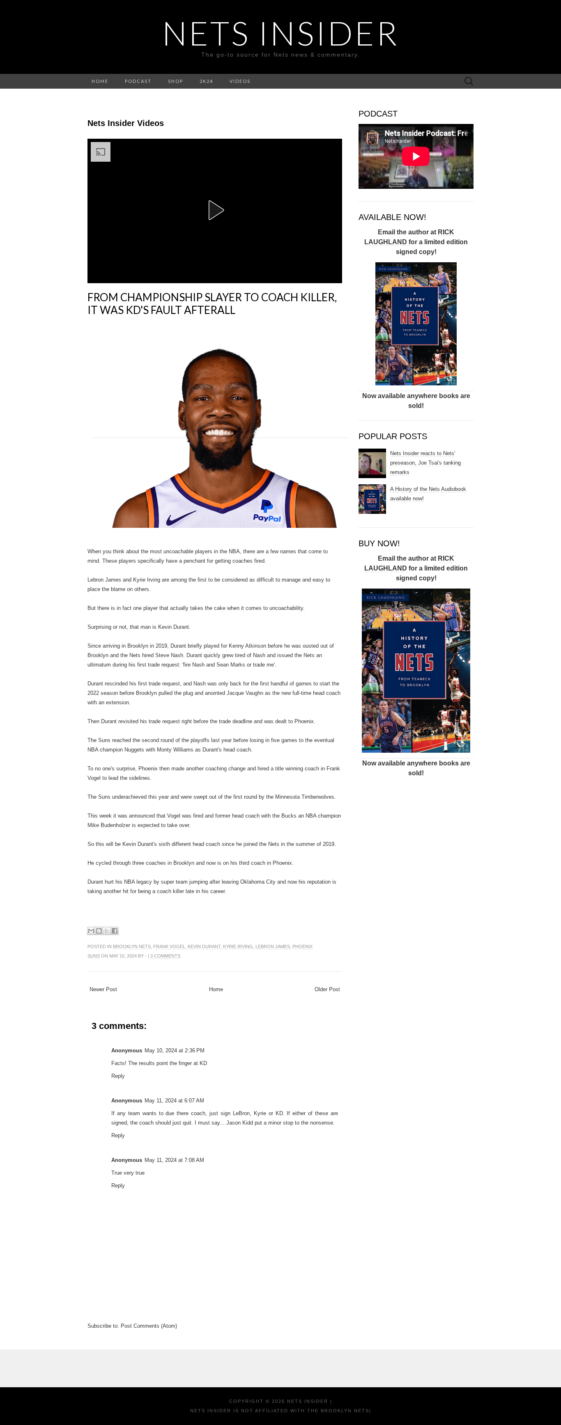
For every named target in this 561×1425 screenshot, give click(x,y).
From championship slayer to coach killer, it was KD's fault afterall (212, 303)
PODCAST (138, 81)
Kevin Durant (204, 946)
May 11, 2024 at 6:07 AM (174, 1100)
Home (216, 989)
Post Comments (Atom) (149, 1326)
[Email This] (91, 931)
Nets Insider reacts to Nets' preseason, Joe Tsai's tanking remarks (425, 462)
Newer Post (103, 989)
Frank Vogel (169, 946)
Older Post (327, 989)
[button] (215, 210)
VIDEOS (240, 81)
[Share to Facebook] (114, 931)
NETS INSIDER (280, 33)
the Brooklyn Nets (337, 1410)
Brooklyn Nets (132, 946)
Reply (118, 1076)
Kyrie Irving (238, 946)
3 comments (165, 955)
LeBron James (272, 946)
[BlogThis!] (99, 931)
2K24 (206, 81)
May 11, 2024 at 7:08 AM (174, 1160)
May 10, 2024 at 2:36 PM (175, 1050)
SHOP (175, 81)
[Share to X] (107, 931)
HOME (100, 81)
